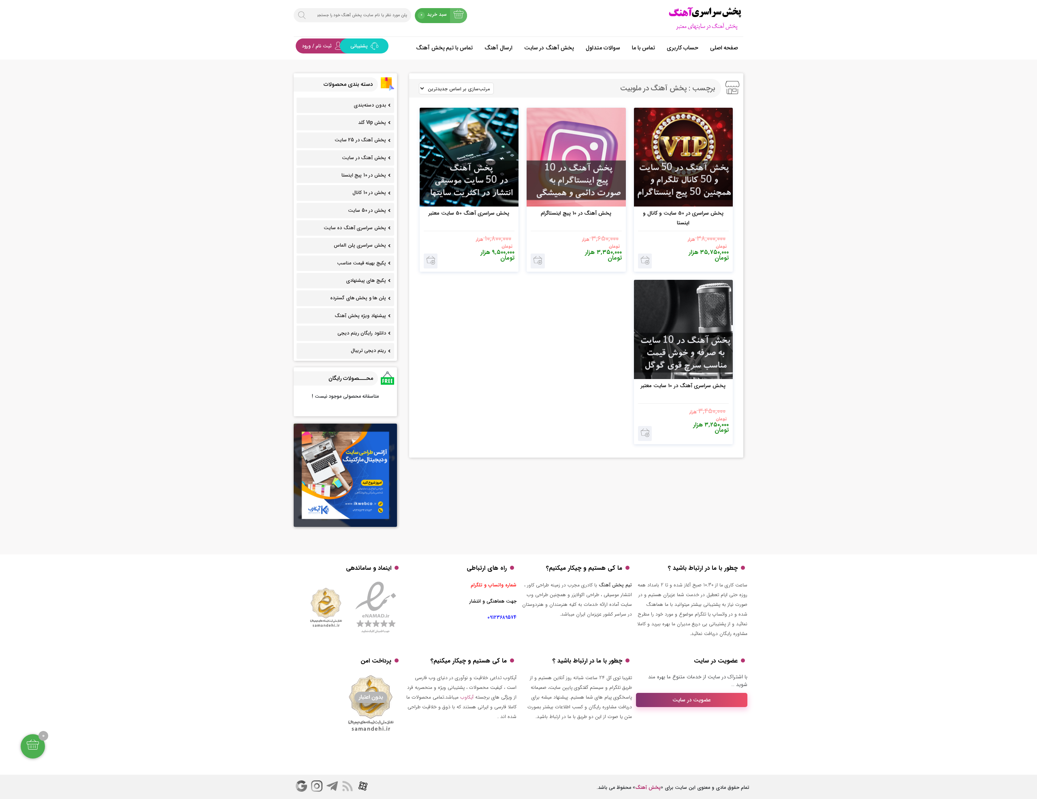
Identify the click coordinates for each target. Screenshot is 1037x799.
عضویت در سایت (691, 700)
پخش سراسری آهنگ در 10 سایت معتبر (683, 385)
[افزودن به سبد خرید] (645, 261)
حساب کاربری (682, 47)
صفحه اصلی (724, 47)
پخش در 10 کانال (369, 192)
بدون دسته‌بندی (370, 105)
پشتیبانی (359, 46)
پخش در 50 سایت (367, 210)
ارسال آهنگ (498, 47)
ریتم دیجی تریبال (368, 350)
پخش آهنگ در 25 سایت (360, 140)
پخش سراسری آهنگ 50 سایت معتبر (469, 213)
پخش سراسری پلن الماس (360, 245)
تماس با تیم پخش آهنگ (444, 47)
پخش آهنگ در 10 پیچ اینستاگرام (576, 213)
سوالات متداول (603, 47)
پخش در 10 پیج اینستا (363, 175)
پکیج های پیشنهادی (366, 280)
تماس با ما (643, 47)
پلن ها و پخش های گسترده (358, 298)
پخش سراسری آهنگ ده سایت (355, 228)
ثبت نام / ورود (317, 46)
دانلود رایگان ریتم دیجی (361, 333)
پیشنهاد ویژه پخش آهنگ (360, 316)
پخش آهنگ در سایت (549, 47)
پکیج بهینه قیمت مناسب (361, 263)
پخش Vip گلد (372, 122)
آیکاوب (467, 697)
